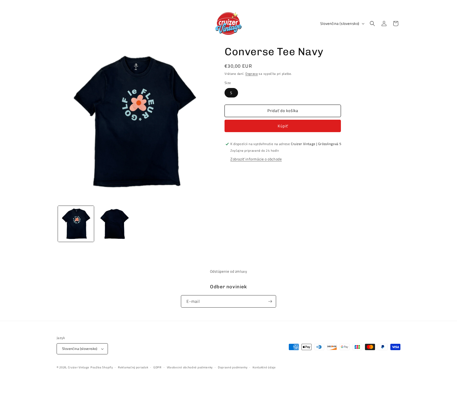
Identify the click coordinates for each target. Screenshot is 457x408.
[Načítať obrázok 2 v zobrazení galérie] (114, 224)
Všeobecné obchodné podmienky (190, 367)
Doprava (251, 73)
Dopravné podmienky (233, 367)
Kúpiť (283, 126)
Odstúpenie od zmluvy (228, 271)
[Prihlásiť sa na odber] (270, 301)
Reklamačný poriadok (133, 367)
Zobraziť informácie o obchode (256, 159)
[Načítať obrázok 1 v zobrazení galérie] (76, 224)
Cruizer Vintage (79, 367)
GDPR (157, 367)
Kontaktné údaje (264, 367)
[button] (372, 23)
